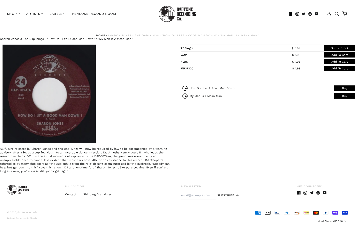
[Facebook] (291, 14)
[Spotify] (310, 14)
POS (9, 218)
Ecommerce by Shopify (26, 218)
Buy (344, 88)
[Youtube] (316, 14)
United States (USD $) (329, 221)
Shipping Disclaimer (97, 194)
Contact (70, 194)
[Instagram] (297, 14)
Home (100, 35)
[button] (336, 14)
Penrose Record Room (94, 14)
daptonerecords (27, 212)
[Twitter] (303, 14)
